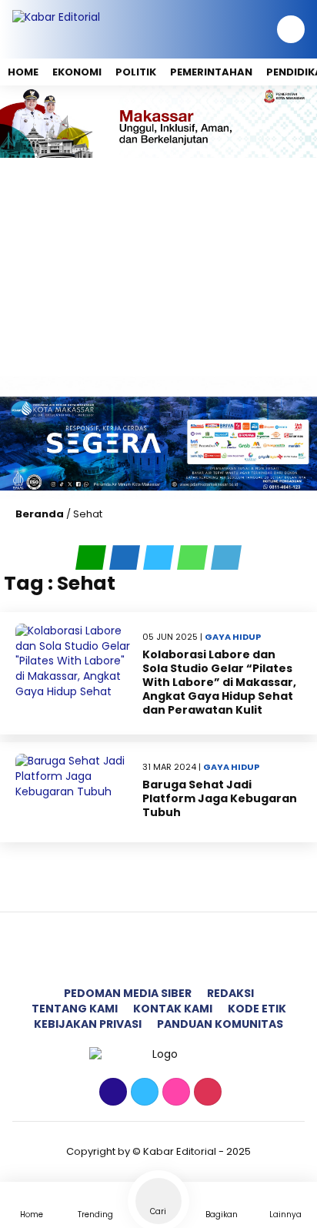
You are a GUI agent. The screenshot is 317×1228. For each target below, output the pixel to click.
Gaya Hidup (233, 637)
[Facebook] (111, 1092)
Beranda (39, 514)
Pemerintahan (211, 72)
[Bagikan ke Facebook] (126, 557)
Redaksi (230, 993)
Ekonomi (77, 72)
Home (23, 72)
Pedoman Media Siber (128, 993)
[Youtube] (206, 1092)
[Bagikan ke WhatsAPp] (194, 557)
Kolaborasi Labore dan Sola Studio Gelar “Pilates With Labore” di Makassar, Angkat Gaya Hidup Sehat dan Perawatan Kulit (219, 682)
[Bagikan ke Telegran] (226, 557)
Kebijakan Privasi (88, 1024)
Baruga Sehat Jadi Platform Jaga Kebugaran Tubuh (219, 798)
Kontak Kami (172, 1008)
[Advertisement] (158, 267)
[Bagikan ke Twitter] (160, 557)
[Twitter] (142, 1092)
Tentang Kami (75, 1008)
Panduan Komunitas (220, 1024)
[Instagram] (174, 1092)
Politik (135, 72)
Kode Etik (257, 1008)
